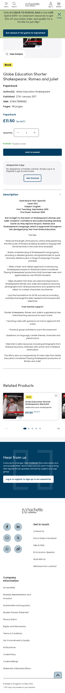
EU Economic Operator (44, 552)
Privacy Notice (10, 619)
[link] (50, 4)
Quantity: (8, 133)
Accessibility (9, 587)
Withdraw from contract (44, 566)
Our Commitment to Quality (16, 640)
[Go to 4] (36, 428)
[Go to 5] (40, 428)
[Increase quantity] (34, 133)
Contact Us (38, 531)
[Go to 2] (29, 428)
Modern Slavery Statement (16, 612)
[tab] (32, 278)
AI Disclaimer (9, 647)
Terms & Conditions (12, 633)
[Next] (58, 428)
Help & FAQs (38, 545)
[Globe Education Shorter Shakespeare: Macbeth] (31, 406)
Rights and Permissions (14, 626)
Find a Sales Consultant (44, 538)
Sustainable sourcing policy (16, 605)
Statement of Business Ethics (17, 668)
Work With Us (39, 559)
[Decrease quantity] (18, 133)
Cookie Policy (9, 654)
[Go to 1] (25, 428)
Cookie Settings (10, 661)
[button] (6, 4)
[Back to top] (58, 675)
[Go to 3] (32, 428)
